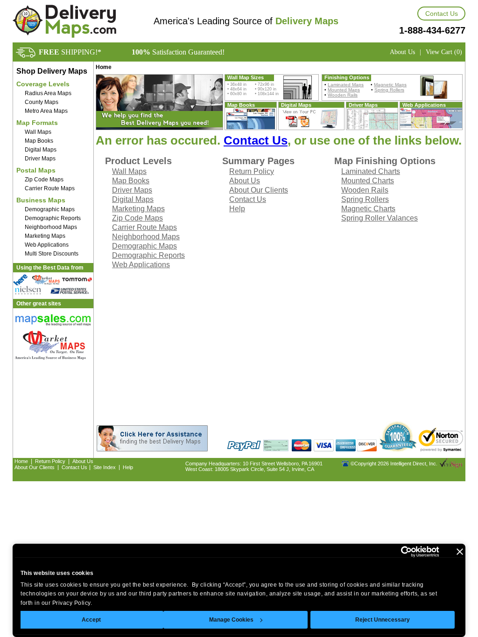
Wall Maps (38, 132)
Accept (91, 619)
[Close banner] (460, 551)
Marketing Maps (45, 236)
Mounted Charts (367, 181)
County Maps (41, 102)
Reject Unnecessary (382, 619)
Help (237, 209)
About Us (402, 51)
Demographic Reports (53, 218)
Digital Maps (40, 149)
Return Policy (251, 171)
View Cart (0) (444, 51)
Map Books (39, 141)
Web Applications (47, 245)
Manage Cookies (231, 619)
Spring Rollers (389, 89)
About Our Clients (258, 190)
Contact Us (441, 13)
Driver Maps (40, 158)
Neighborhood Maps (51, 227)
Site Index (104, 467)
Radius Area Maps (48, 93)
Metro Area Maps (46, 111)
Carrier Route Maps (50, 188)
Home (21, 461)
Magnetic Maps (390, 84)
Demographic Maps (50, 209)
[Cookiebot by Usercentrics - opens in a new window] (398, 551)
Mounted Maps (344, 89)
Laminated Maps (346, 84)
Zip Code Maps (44, 179)
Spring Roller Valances (379, 218)
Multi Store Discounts (51, 253)
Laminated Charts (370, 171)
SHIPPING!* (70, 52)
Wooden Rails (343, 94)
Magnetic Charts (368, 209)
